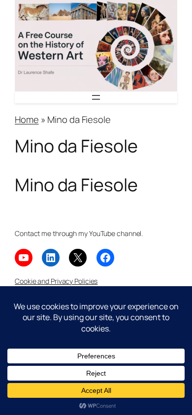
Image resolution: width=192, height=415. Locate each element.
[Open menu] (96, 97)
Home (27, 119)
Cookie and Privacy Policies (56, 281)
